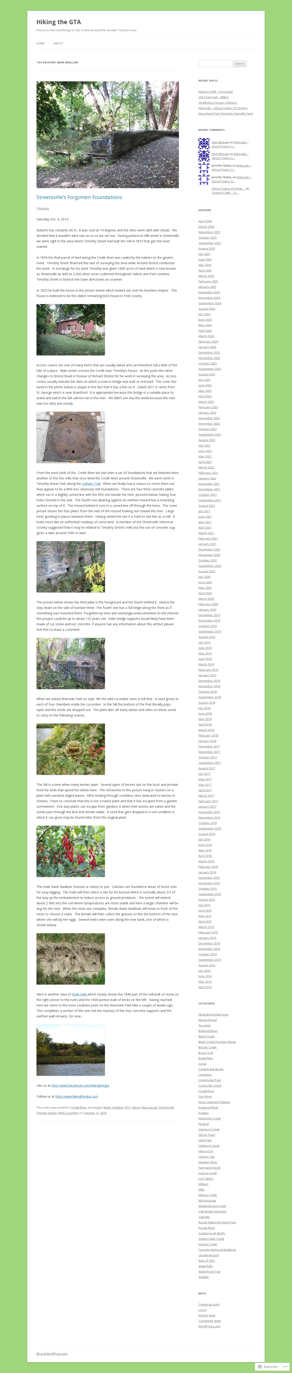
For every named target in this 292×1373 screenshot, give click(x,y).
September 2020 (209, 566)
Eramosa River (208, 1107)
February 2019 (208, 670)
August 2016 (206, 834)
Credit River (79, 1107)
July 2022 (204, 445)
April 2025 (205, 270)
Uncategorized (208, 1255)
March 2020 (206, 599)
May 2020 (204, 588)
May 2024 (204, 325)
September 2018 (209, 697)
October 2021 (207, 495)
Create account (208, 1304)
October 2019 (207, 626)
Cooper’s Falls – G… (225, 193)
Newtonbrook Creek (212, 1206)
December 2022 (209, 418)
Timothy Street (46, 1113)
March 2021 (206, 533)
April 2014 (205, 987)
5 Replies (42, 208)
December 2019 (209, 615)
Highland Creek (209, 1146)
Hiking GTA (205, 1151)
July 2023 (204, 380)
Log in (202, 1310)
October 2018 (207, 692)
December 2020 (209, 549)
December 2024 (209, 292)
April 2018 (205, 724)
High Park (205, 1140)
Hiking (136, 1107)
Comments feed (209, 1321)
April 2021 (205, 527)
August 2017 (206, 768)
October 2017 (207, 757)
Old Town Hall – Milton (213, 97)
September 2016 (209, 828)
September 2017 (209, 763)
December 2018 (209, 681)
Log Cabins (206, 1178)
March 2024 (206, 336)
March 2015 (206, 927)
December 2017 (209, 746)
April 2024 (205, 330)
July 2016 (204, 839)
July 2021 (204, 511)
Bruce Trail (205, 1053)
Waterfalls (205, 1266)
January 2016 (207, 872)
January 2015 (207, 938)
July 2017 (204, 774)
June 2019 (205, 648)
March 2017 (206, 796)
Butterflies (205, 1058)
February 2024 (208, 341)
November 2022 (209, 423)
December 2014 (209, 943)
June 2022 (205, 451)
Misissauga (149, 1107)
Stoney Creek (207, 1244)
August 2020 (206, 571)
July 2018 (204, 708)
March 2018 (206, 730)
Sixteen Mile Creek (211, 1239)
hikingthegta (220, 142)
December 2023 (209, 352)
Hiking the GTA (58, 22)
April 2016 (205, 856)
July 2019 (204, 642)
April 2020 (205, 593)
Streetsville (166, 1107)
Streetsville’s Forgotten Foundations (79, 197)
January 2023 (207, 413)
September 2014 (209, 960)
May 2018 (204, 719)
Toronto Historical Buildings (217, 1250)
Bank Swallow (113, 1107)
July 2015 (204, 905)
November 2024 (209, 298)
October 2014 (207, 954)
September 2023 (209, 369)
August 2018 (206, 703)
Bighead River (208, 1031)
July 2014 (204, 971)
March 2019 (206, 664)
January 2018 (207, 741)
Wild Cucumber (68, 1113)
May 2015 (204, 916)
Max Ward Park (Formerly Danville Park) (225, 113)
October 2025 (207, 237)
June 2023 (205, 385)
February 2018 (208, 735)
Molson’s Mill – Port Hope (215, 92)
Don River (205, 1096)
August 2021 (206, 506)
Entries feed (206, 1315)
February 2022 (208, 473)
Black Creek (206, 1036)
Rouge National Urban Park (217, 1222)
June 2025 (205, 259)
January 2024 (207, 347)
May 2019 (204, 653)
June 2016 (205, 845)
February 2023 (208, 407)
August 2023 (206, 374)
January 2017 (207, 806)
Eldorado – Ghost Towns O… (230, 144)
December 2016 (209, 812)
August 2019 (206, 637)
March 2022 (206, 467)
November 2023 (209, 358)
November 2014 (209, 949)
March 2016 (206, 861)
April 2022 (205, 462)
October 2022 (207, 429)
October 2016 (207, 823)
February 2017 (208, 801)
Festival (203, 1124)
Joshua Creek (207, 1173)
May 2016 (204, 850)
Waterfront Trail (209, 1272)
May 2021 (204, 522)
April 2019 (205, 659)
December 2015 (209, 878)
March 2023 (206, 402)
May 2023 (204, 391)
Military (203, 1184)
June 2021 (205, 517)
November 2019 (209, 620)
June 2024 (205, 320)
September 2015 (209, 894)
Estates (203, 1113)
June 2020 (205, 582)
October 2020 (207, 560)
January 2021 (207, 544)
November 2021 (209, 489)
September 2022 (209, 434)
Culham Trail (91, 483)
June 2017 (205, 779)
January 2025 (207, 287)
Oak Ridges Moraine (212, 1211)
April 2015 (205, 921)
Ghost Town (206, 1135)
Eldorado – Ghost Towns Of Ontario (223, 108)
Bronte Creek (207, 1047)
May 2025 (204, 265)
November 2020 (209, 555)
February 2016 (208, 867)
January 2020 (207, 610)
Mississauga (207, 1200)
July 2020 (204, 577)
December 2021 (209, 484)
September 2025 (209, 243)
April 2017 (205, 790)
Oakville (204, 1217)
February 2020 (208, 604)
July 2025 (204, 254)
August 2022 (206, 440)
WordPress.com (209, 1326)
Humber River (207, 1162)
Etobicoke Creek (209, 1118)
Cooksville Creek (210, 1085)
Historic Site (206, 1157)
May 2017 (204, 785)
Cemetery (205, 1075)
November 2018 (209, 686)
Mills (201, 1189)
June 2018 (205, 713)
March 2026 (206, 227)
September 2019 (209, 631)
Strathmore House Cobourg (217, 103)
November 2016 (209, 817)
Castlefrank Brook (211, 1069)
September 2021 (209, 500)
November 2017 (209, 752)
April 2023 (205, 396)
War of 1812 (206, 1261)
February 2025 (208, 281)
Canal (202, 1064)
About (58, 43)
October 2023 (207, 363)
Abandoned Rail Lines (213, 1014)
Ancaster (204, 1025)
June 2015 (205, 910)
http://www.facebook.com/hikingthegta (80, 1085)
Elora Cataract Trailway (214, 1102)
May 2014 (204, 982)
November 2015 (209, 883)
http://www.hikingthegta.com (76, 1096)
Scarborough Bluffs (211, 1233)
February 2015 (208, 932)
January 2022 (207, 478)
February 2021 (208, 538)
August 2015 (206, 899)
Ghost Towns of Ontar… (228, 188)
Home (40, 43)
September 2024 (209, 303)
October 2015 (207, 889)
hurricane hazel (209, 1168)
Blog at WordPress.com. (52, 1354)
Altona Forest (207, 1020)
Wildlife (203, 1277)
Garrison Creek (209, 1129)
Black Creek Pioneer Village (217, 1042)
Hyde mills (80, 994)
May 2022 (204, 456)
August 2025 (206, 248)
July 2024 (204, 314)
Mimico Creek (207, 1195)
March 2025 (206, 276)
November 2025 (209, 232)
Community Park (209, 1080)
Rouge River (206, 1228)
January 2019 (207, 675)
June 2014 (205, 976)
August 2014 (206, 965)
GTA (127, 1107)
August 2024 (206, 309)
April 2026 (205, 221)
